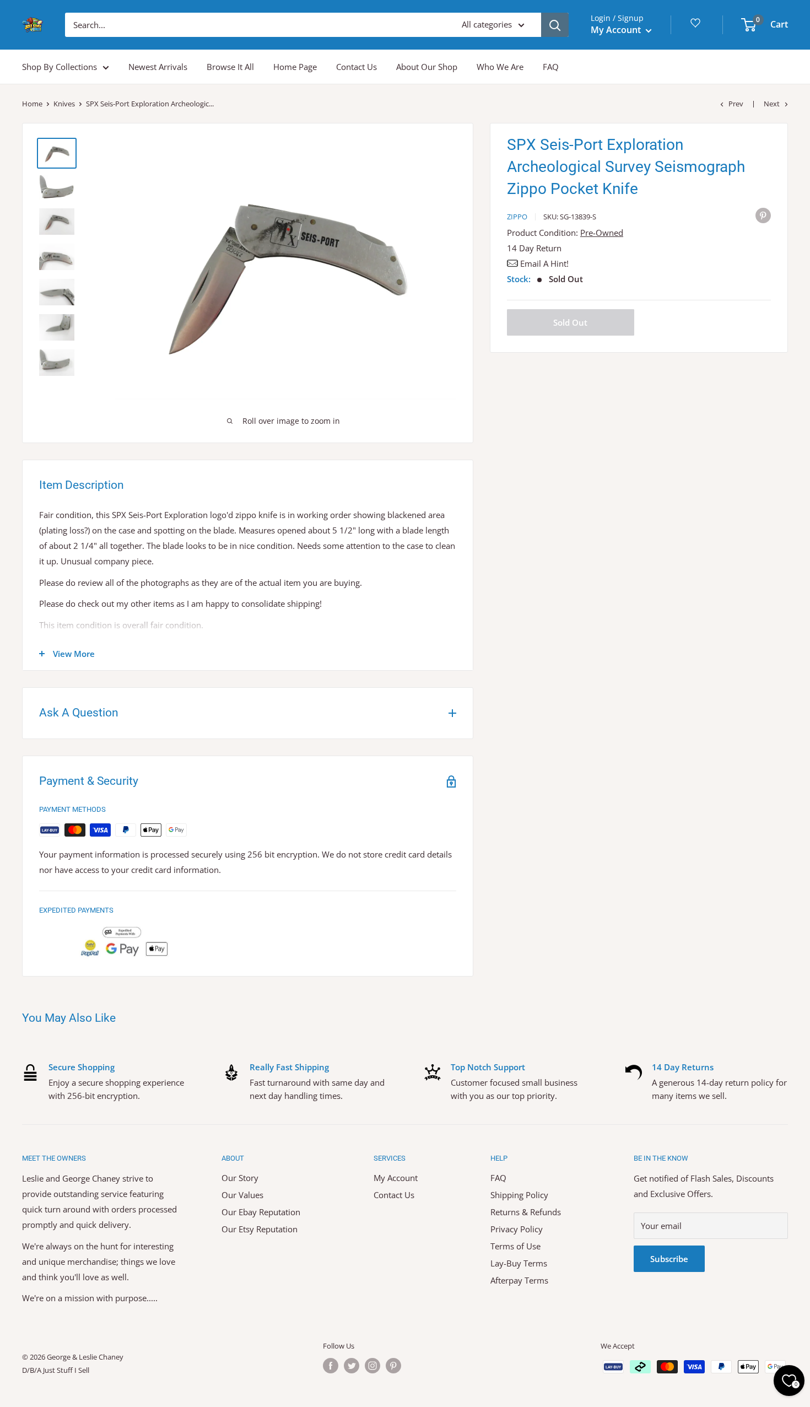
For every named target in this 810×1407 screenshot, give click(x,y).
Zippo (517, 217)
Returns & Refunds (525, 1211)
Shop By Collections (59, 66)
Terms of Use (515, 1246)
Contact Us (356, 66)
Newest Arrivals (157, 66)
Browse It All (230, 66)
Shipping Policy (519, 1194)
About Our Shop (426, 66)
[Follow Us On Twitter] (351, 1365)
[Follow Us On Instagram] (372, 1365)
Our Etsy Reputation (260, 1229)
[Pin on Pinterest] (763, 215)
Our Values (242, 1194)
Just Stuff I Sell (66, 1370)
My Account (617, 30)
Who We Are (500, 66)
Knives (64, 104)
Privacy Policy (516, 1229)
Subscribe (669, 1258)
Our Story (240, 1177)
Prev (735, 104)
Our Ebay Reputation (261, 1211)
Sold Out (570, 322)
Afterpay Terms (519, 1280)
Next (772, 104)
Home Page (295, 66)
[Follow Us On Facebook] (330, 1365)
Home (32, 104)
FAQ (551, 66)
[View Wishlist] (697, 26)
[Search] (555, 25)
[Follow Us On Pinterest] (393, 1365)
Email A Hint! (544, 263)
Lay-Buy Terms (518, 1263)
